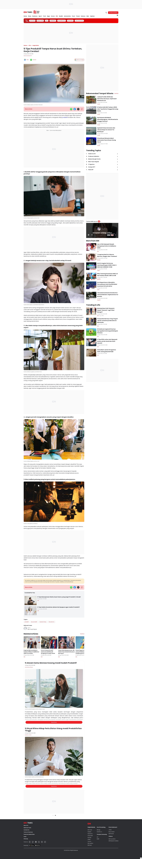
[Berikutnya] (84, 707)
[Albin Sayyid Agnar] (25, 628)
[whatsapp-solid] (71, 109)
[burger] (117, 15)
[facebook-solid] (75, 109)
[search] (106, 13)
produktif (65, 117)
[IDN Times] (32, 12)
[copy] (82, 109)
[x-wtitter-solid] (78, 109)
